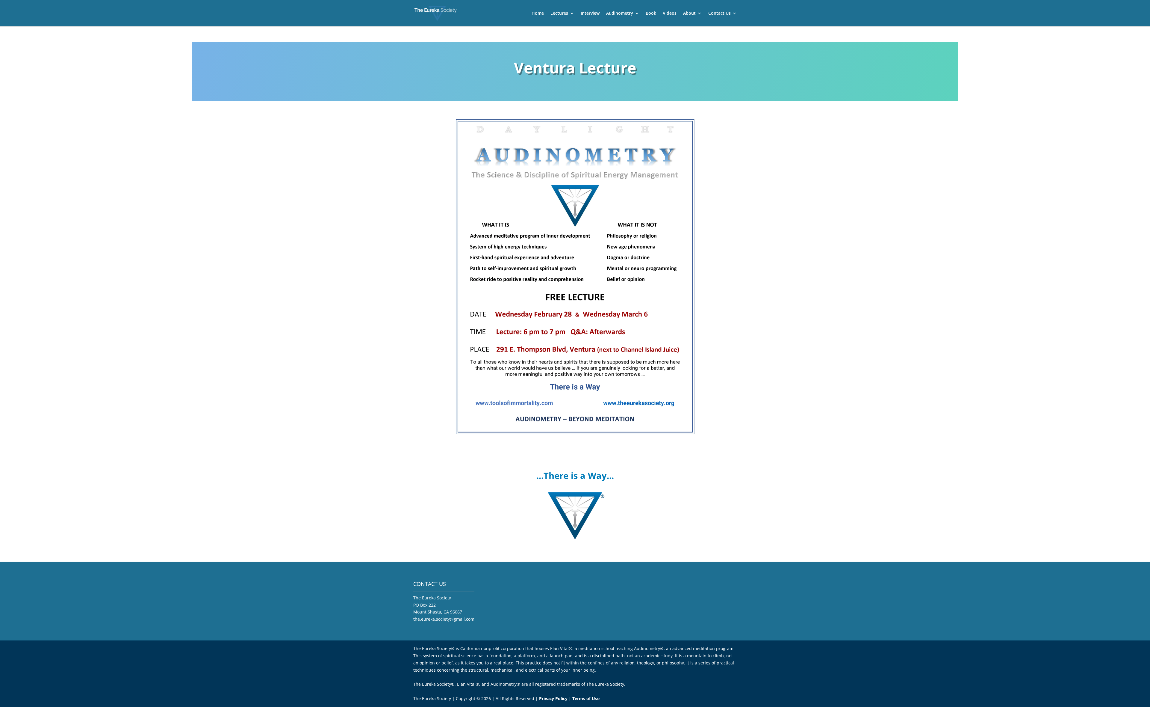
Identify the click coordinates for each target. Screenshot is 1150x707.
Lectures (559, 13)
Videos (670, 13)
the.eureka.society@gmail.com (443, 619)
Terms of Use (586, 698)
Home (538, 13)
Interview (590, 13)
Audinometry (619, 13)
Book (651, 13)
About (689, 13)
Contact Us (719, 13)
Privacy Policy (553, 698)
